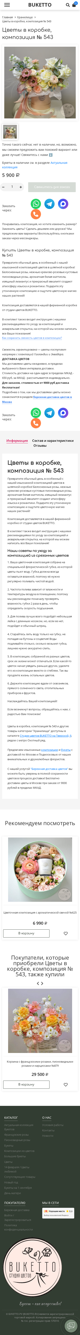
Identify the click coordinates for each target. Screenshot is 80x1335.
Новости (47, 1136)
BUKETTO (40, 4)
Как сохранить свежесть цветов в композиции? (32, 338)
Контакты (48, 1130)
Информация (17, 440)
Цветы (8, 1162)
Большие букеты (15, 1156)
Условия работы (52, 1125)
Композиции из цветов (19, 1151)
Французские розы (16, 1134)
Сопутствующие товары (19, 1177)
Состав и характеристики (53, 440)
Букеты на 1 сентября (18, 1188)
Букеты (8, 1145)
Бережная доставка (16, 1210)
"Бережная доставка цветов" (49, 769)
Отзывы (40, 445)
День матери (12, 1193)
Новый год (11, 1182)
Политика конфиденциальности (18, 1227)
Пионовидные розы (17, 1140)
